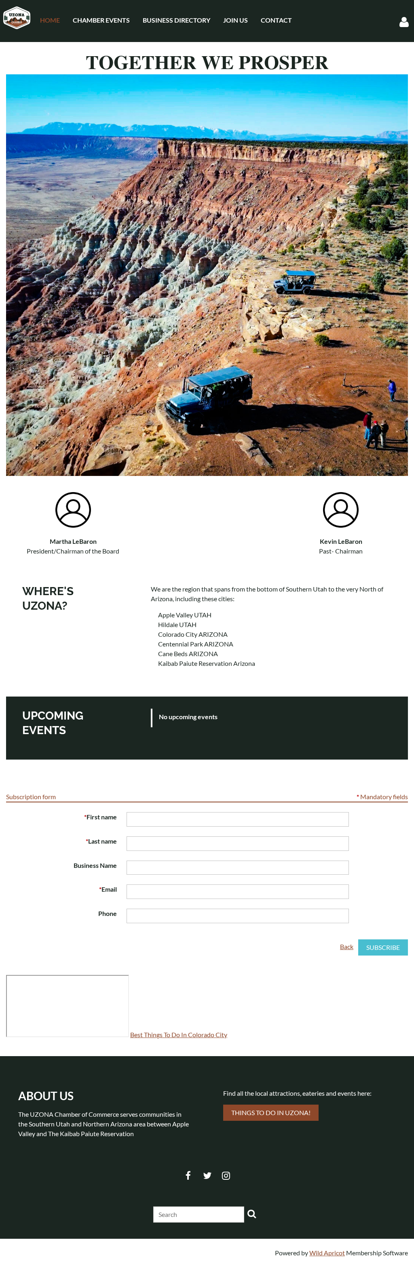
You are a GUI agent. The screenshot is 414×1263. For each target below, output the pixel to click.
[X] (207, 1175)
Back (346, 946)
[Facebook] (188, 1175)
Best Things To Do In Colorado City (178, 1034)
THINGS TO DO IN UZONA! (270, 1112)
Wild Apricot (327, 1253)
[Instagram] (226, 1175)
